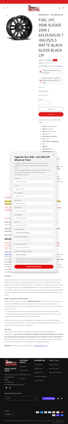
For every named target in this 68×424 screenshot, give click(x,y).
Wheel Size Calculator (55, 372)
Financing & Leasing (25, 374)
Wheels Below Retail (13, 420)
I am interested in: (20, 229)
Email (16, 185)
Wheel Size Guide (54, 368)
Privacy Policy (38, 364)
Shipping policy (59, 420)
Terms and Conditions (40, 376)
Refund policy (33, 420)
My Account (22, 366)
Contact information (58, 422)
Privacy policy (41, 420)
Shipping (41, 63)
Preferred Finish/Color (21, 244)
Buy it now (51, 114)
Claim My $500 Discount (34, 266)
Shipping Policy (38, 372)
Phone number (19, 193)
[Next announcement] (64, 2)
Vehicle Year (18, 200)
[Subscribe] (35, 398)
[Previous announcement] (3, 2)
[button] (4, 8)
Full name (18, 178)
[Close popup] (54, 155)
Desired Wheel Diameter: (22, 236)
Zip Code (17, 222)
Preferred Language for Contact (24, 251)
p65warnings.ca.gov (40, 346)
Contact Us (22, 378)
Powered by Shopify (23, 420)
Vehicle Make (18, 207)
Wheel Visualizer (54, 364)
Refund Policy (38, 368)
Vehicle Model (19, 215)
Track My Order (23, 370)
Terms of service (39, 380)
